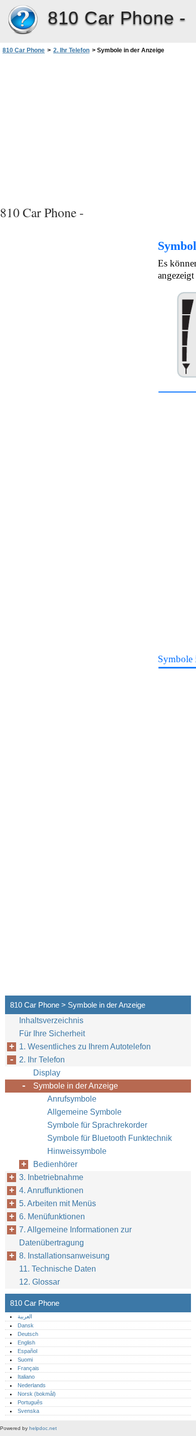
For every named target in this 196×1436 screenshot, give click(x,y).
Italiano (26, 1377)
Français (28, 1368)
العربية (25, 1316)
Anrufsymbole (71, 1099)
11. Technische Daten (57, 1269)
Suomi (25, 1360)
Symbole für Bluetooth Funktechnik (109, 1138)
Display (46, 1072)
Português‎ (30, 1402)
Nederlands (32, 1385)
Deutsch (28, 1334)
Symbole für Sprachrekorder (97, 1125)
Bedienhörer (55, 1164)
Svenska (28, 1411)
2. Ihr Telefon (71, 50)
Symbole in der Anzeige (75, 1086)
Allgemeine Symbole (84, 1112)
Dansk (26, 1325)
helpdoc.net (43, 1428)
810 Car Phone (23, 20)
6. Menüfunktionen (52, 1216)
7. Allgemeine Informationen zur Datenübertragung (75, 1236)
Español (27, 1351)
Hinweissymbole (77, 1151)
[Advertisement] (98, 128)
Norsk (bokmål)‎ (37, 1394)
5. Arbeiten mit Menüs (57, 1203)
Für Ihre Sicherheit (52, 1033)
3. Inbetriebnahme (51, 1177)
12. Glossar (39, 1282)
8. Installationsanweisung (64, 1255)
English (26, 1342)
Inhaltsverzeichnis (51, 1020)
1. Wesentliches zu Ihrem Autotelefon (85, 1046)
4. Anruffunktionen (51, 1190)
